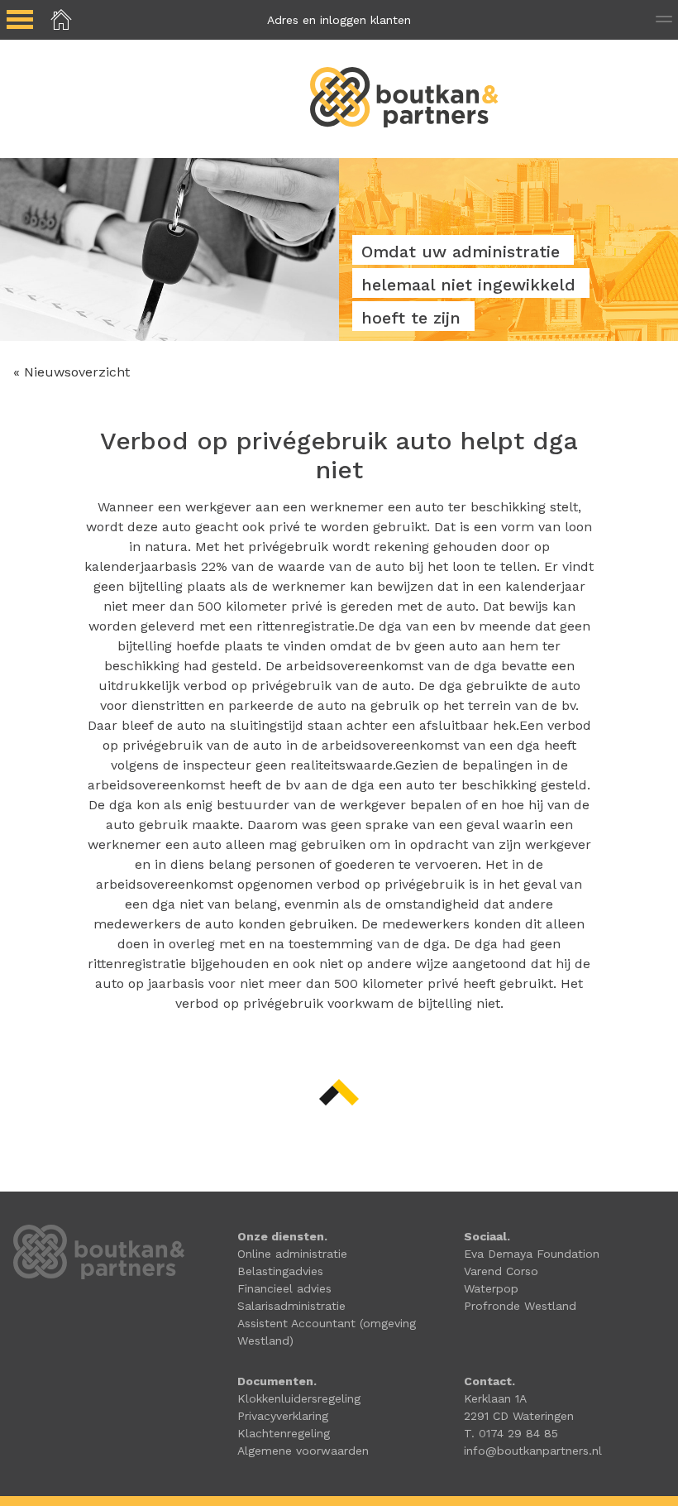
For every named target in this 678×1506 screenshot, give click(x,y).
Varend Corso (501, 1271)
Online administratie (292, 1253)
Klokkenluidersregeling (298, 1398)
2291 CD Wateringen (519, 1415)
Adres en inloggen (339, 19)
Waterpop (491, 1288)
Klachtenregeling (283, 1433)
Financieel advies (284, 1288)
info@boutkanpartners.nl (533, 1450)
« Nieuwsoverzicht (71, 372)
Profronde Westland (520, 1305)
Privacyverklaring (282, 1415)
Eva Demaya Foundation (531, 1253)
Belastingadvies (280, 1271)
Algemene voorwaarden (303, 1450)
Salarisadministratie (291, 1305)
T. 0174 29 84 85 (511, 1433)
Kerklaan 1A (495, 1398)
